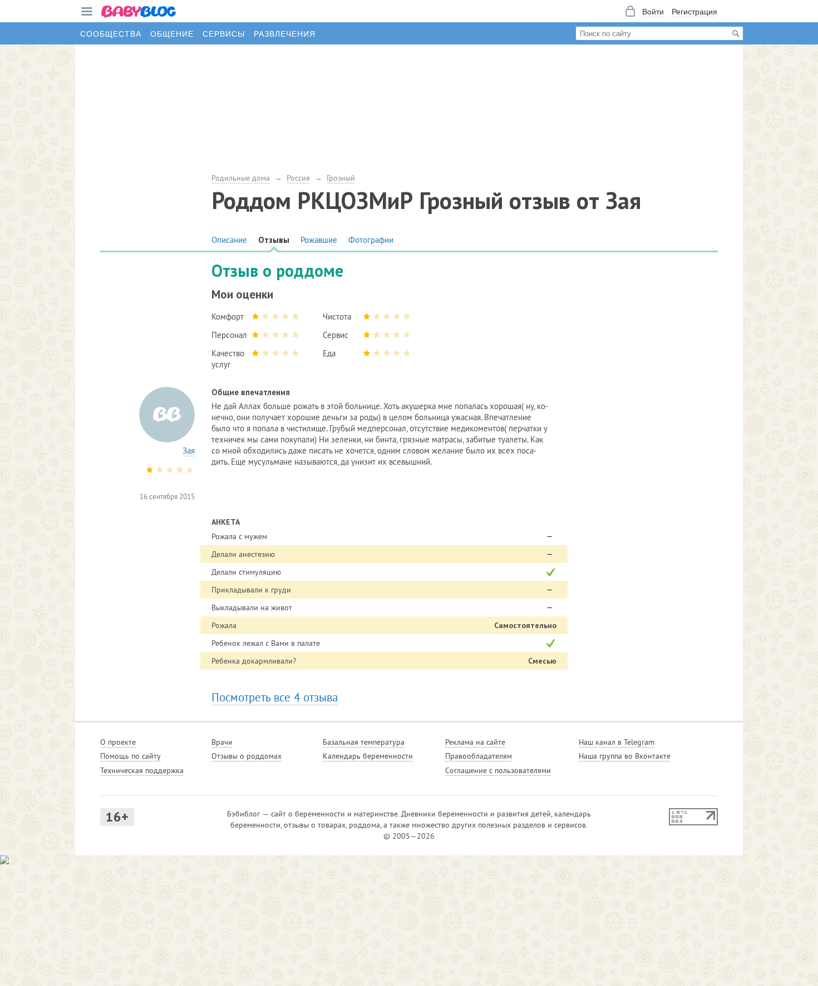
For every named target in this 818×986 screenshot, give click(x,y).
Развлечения (285, 33)
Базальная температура (364, 742)
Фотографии (370, 240)
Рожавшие (318, 240)
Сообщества (110, 33)
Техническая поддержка (142, 770)
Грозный (341, 178)
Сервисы (224, 33)
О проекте (118, 742)
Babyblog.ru (139, 12)
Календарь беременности (368, 756)
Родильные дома (240, 178)
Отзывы (273, 240)
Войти (653, 11)
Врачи (222, 742)
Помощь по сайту (130, 756)
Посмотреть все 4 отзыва (274, 697)
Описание (229, 240)
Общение (172, 33)
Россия (298, 178)
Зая (189, 450)
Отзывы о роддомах (246, 756)
